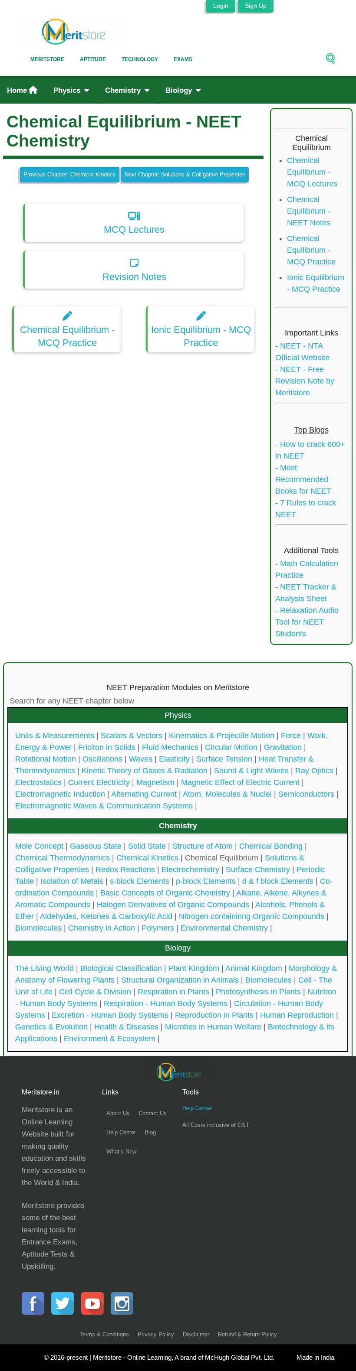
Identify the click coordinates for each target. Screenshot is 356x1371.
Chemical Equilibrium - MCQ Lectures (312, 172)
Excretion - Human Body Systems (110, 1015)
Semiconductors (306, 794)
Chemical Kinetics (147, 857)
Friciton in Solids (106, 747)
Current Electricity (99, 782)
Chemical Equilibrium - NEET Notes (308, 211)
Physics (67, 90)
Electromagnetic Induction (60, 794)
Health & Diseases (126, 1027)
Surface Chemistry (258, 869)
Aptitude (93, 59)
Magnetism (155, 782)
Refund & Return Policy (247, 1334)
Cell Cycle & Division (95, 991)
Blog (150, 1132)
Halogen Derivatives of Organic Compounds (173, 904)
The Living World (44, 968)
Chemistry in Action (101, 928)
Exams (183, 59)
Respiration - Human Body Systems (165, 1003)
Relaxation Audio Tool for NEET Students (307, 622)
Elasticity (174, 759)
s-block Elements (139, 881)
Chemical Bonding (271, 846)
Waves (140, 759)
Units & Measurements (54, 735)
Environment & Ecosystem (109, 1038)
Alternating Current (144, 794)
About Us (118, 1113)
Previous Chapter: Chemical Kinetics (69, 174)
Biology (179, 90)
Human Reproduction (297, 1015)
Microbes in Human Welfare (213, 1027)
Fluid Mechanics (170, 747)
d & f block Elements (277, 881)
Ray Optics (314, 770)
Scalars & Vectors (131, 735)
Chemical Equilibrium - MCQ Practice (311, 250)
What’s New (121, 1151)
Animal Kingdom (253, 968)
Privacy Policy (156, 1334)
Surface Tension (224, 759)
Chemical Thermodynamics (62, 857)
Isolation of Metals (71, 881)
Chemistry (124, 90)
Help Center (121, 1132)
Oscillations (102, 759)
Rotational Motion (45, 759)
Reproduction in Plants (214, 1015)
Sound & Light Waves (251, 770)
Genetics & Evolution (51, 1027)
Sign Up (256, 6)
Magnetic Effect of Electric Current (240, 782)
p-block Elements (206, 881)
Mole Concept (39, 846)
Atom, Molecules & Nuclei (227, 794)
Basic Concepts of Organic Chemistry (165, 893)
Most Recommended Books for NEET (303, 479)
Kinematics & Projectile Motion (221, 735)
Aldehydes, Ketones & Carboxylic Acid (106, 916)
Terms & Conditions (104, 1334)
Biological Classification (121, 968)
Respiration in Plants (173, 991)
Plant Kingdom (193, 968)
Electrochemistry (190, 869)
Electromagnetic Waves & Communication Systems (104, 805)
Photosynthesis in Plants (258, 991)
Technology (140, 59)
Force (291, 735)
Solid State (147, 846)
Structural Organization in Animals (180, 980)
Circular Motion (231, 747)
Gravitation (283, 747)
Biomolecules (38, 928)
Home (17, 90)
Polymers (158, 928)
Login (220, 6)
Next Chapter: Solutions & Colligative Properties (185, 174)
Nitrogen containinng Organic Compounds (251, 916)
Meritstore (47, 59)
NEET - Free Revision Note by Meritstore (304, 381)
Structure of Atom (202, 846)
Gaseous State (96, 846)
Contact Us (152, 1113)
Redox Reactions (125, 869)
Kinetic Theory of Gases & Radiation (145, 770)
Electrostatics (38, 782)
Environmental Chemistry (224, 928)
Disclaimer (196, 1334)
